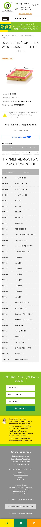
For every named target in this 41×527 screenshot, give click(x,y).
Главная (7, 35)
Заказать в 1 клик (20, 130)
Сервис (20, 477)
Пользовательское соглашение (21, 513)
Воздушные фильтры (20, 459)
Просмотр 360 (7, 58)
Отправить (20, 408)
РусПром (7, 11)
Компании (20, 472)
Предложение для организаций (20, 506)
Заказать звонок (25, 14)
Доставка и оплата (20, 475)
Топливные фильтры (21, 461)
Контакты (20, 479)
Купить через (16, 137)
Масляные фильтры (20, 464)
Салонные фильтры (20, 456)
